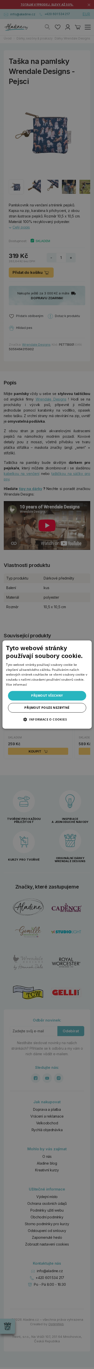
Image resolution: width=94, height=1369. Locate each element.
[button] (47, 719)
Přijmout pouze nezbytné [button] (46, 707)
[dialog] (46, 684)
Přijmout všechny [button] (47, 695)
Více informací (16, 684)
